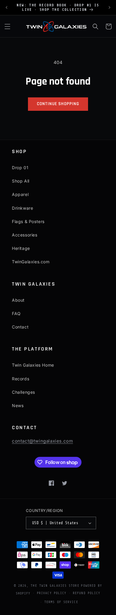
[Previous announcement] (6, 7)
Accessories (24, 234)
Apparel (20, 194)
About (18, 300)
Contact (20, 326)
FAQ (16, 313)
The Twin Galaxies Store (55, 586)
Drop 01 (20, 167)
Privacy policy (51, 593)
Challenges (23, 392)
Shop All (20, 180)
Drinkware (22, 208)
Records (20, 378)
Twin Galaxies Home (33, 365)
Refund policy (86, 593)
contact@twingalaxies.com (42, 441)
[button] (7, 26)
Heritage (21, 248)
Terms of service (61, 602)
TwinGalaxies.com (31, 261)
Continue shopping (58, 104)
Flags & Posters (28, 221)
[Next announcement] (109, 7)
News (17, 405)
